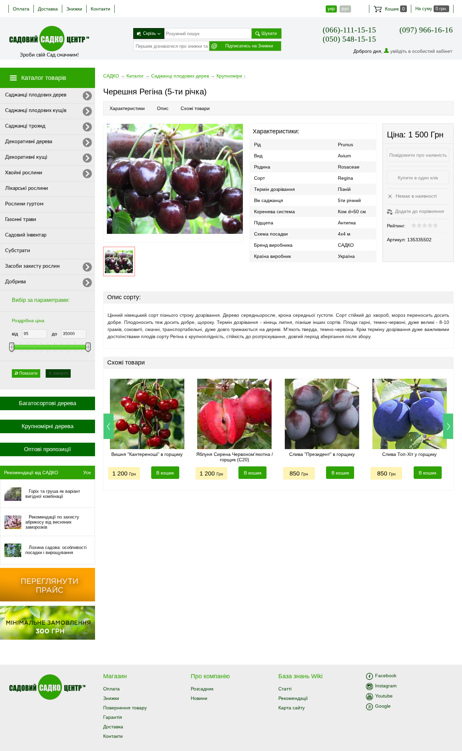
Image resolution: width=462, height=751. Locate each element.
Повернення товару (125, 707)
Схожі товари (195, 108)
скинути (60, 373)
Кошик (394, 9)
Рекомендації (293, 698)
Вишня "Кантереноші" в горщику (147, 454)
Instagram (386, 685)
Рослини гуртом (24, 203)
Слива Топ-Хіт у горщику (409, 454)
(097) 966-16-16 (426, 30)
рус (345, 8)
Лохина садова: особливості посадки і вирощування (56, 550)
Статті (285, 688)
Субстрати (17, 250)
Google (383, 706)
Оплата (21, 9)
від (15, 333)
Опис (162, 108)
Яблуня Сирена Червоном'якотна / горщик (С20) (234, 456)
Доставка (48, 9)
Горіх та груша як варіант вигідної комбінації (52, 494)
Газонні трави (20, 219)
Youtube (384, 696)
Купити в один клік (418, 177)
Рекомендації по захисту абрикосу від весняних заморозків (52, 522)
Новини (199, 698)
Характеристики (127, 108)
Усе (87, 472)
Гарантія (112, 717)
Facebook (385, 675)
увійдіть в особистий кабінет (421, 51)
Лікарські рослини (26, 188)
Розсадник (202, 688)
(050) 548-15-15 (349, 39)
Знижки (74, 9)
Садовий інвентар (25, 235)
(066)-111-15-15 (349, 30)
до (54, 333)
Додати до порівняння (419, 211)
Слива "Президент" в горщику (322, 454)
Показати (28, 373)
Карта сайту (291, 707)
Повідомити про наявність (418, 155)
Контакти (100, 9)
